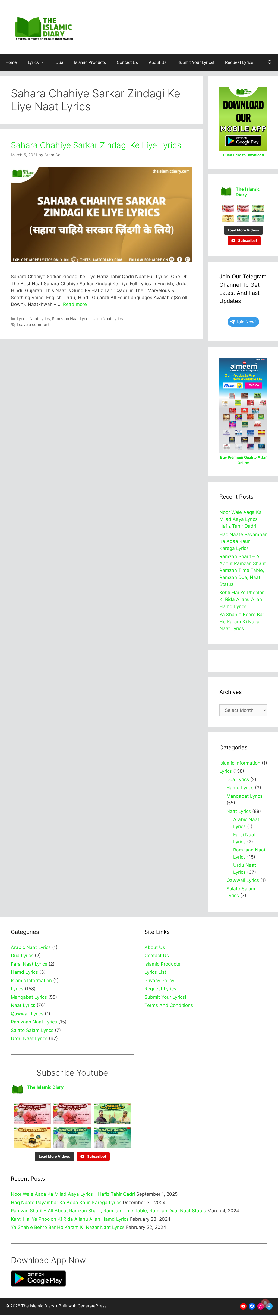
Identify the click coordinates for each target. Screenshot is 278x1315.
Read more (75, 304)
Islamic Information (239, 763)
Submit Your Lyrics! (195, 62)
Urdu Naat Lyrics (108, 318)
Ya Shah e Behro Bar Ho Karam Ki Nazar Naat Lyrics (241, 621)
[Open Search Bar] (270, 62)
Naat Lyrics (40, 318)
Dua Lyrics (237, 779)
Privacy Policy (159, 980)
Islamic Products (90, 62)
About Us (157, 62)
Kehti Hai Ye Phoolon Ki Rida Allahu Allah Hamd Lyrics (242, 599)
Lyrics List (155, 972)
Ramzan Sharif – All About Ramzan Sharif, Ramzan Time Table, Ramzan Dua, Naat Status (243, 570)
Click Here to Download (243, 155)
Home (11, 62)
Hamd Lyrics (240, 787)
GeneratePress (92, 1305)
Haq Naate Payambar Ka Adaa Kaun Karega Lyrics (243, 541)
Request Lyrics (239, 62)
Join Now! (246, 321)
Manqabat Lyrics (244, 796)
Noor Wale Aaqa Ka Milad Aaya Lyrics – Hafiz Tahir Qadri (240, 519)
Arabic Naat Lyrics (31, 947)
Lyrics (33, 62)
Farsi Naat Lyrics (29, 964)
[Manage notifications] (265, 1303)
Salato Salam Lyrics (32, 1030)
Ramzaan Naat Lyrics (71, 318)
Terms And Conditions (168, 1005)
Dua (59, 62)
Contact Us (127, 62)
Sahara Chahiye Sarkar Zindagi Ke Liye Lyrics (96, 145)
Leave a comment (33, 324)
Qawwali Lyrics (242, 880)
